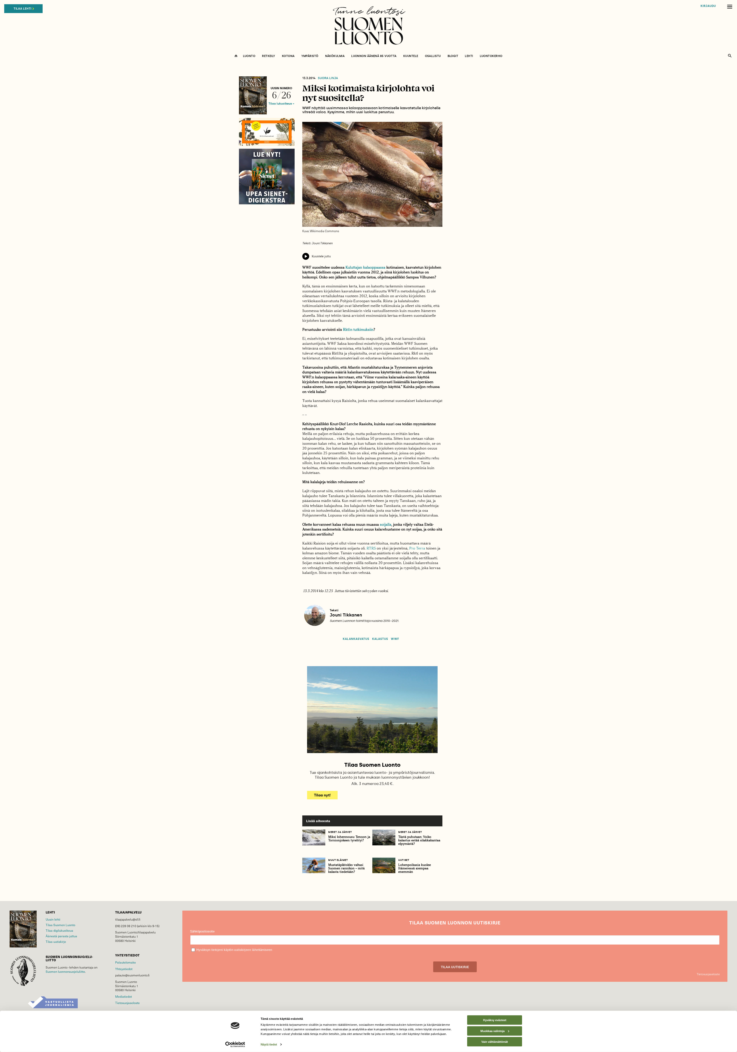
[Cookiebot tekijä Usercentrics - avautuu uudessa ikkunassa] (235, 1044)
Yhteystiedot (123, 969)
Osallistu (433, 56)
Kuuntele (410, 56)
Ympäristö (309, 56)
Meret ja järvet (340, 832)
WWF (395, 639)
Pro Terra (417, 548)
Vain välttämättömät (494, 1041)
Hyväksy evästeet (494, 1020)
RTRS (371, 548)
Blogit (453, 56)
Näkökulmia (335, 56)
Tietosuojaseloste (127, 1003)
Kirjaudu (708, 6)
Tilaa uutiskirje (56, 942)
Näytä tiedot (269, 1044)
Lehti (469, 56)
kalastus (380, 639)
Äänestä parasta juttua (61, 936)
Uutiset (403, 860)
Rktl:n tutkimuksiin (358, 329)
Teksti (334, 610)
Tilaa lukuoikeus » (281, 103)
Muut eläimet (338, 860)
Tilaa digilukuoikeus (59, 930)
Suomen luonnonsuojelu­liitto (65, 971)
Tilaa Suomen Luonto (60, 925)
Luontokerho (491, 56)
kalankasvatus (356, 639)
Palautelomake (125, 962)
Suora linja (328, 78)
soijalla (385, 524)
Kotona (288, 56)
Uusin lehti (53, 919)
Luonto (249, 56)
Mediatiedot (123, 996)
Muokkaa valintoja (492, 1030)
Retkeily (268, 56)
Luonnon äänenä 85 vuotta (374, 56)
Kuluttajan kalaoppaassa (365, 267)
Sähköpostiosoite (202, 931)
